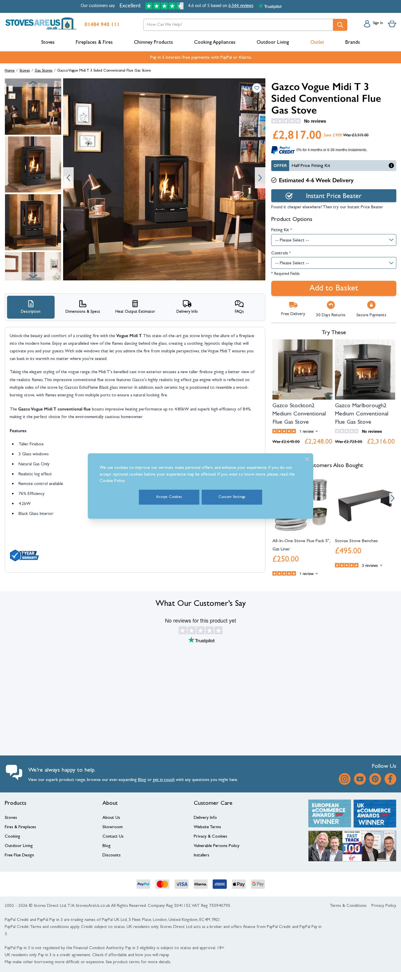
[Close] (307, 459)
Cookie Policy (112, 481)
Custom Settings (231, 497)
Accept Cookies (169, 497)
